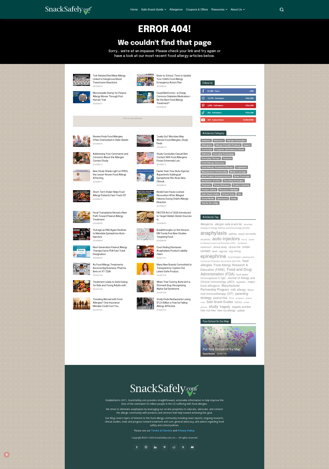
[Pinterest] (164, 447)
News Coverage (241, 176)
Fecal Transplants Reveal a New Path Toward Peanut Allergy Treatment (110, 216)
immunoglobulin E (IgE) (213, 278)
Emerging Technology (223, 153)
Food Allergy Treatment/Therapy (217, 167)
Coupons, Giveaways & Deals (229, 149)
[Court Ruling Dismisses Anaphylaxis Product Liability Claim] (145, 252)
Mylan (251, 289)
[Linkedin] (155, 447)
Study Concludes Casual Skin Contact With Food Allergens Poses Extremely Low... (172, 157)
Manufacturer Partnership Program (220, 287)
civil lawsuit (242, 243)
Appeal (246, 145)
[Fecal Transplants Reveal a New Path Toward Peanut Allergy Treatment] (81, 217)
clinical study (220, 247)
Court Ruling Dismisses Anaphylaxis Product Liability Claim (172, 251)
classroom (205, 247)
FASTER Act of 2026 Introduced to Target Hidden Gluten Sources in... (174, 216)
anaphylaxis (213, 232)
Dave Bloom (209, 353)
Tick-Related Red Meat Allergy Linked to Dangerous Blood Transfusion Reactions (109, 79)
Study (233, 198)
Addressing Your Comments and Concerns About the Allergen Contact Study (110, 157)
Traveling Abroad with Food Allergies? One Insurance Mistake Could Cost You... (107, 302)
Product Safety (209, 189)
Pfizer (231, 298)
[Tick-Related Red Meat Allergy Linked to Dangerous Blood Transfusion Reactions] (81, 80)
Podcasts (206, 185)
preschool (240, 298)
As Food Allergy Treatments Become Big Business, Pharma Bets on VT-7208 (109, 268)
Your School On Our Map (216, 321)
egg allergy (235, 251)
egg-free (223, 251)
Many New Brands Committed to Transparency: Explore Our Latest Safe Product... (174, 268)
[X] (183, 447)
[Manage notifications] (6, 454)
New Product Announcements (216, 176)
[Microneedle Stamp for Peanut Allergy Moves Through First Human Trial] (81, 97)
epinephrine (213, 255)
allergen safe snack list (228, 224)
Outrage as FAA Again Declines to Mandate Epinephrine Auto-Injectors (109, 233)
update (241, 310)
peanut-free (220, 298)
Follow (250, 98)
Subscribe (248, 119)
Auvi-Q (244, 239)
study (213, 306)
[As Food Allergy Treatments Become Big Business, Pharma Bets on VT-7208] (81, 269)
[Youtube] (192, 447)
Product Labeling (241, 185)
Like (252, 91)
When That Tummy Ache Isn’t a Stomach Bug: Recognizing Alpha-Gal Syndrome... (173, 285)
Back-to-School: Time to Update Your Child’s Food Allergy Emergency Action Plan (174, 79)
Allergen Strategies (236, 140)
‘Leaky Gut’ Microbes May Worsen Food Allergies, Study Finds (172, 140)
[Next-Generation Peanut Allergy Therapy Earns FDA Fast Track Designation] (81, 252)
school (238, 302)
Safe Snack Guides (219, 301)
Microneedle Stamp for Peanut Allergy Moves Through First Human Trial (109, 96)
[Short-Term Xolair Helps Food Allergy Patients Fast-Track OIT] (81, 196)
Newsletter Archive (211, 180)
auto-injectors (226, 238)
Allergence (207, 145)
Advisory (206, 140)
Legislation (241, 167)
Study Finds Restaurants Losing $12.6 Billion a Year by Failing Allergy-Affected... (174, 302)
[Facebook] (136, 447)
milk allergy (238, 289)
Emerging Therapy (211, 158)
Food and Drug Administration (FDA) (226, 271)
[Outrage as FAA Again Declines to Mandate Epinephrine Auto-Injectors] (81, 234)
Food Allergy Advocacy (213, 162)
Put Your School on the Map (221, 349)
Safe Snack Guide (210, 194)
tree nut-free (208, 310)
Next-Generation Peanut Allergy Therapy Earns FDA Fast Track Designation (110, 251)
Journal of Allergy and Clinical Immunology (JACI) (227, 280)
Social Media (208, 198)
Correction (207, 149)
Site (239, 194)
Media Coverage (238, 171)
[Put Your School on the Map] (228, 341)
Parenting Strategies (234, 180)
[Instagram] (146, 447)
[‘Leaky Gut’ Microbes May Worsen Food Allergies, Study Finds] (145, 141)
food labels (242, 274)
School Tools (228, 194)
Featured (227, 158)
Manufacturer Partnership (214, 171)
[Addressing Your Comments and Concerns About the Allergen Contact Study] (81, 158)
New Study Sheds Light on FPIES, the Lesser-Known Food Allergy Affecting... (110, 174)
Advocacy (219, 140)
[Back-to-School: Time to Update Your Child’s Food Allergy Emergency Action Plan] (145, 80)
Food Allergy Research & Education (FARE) (224, 267)
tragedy (225, 306)
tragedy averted (241, 306)
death (215, 251)
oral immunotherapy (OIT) (217, 293)
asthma (233, 233)
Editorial (206, 153)
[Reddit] (173, 447)
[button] (281, 9)
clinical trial (234, 247)
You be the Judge (210, 202)
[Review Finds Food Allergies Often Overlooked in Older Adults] (81, 141)
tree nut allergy (226, 310)
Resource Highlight (228, 189)
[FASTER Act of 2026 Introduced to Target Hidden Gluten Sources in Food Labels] (145, 217)
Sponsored (222, 198)
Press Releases (222, 185)
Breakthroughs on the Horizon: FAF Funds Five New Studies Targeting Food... (173, 233)
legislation (241, 281)
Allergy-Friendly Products (227, 145)
